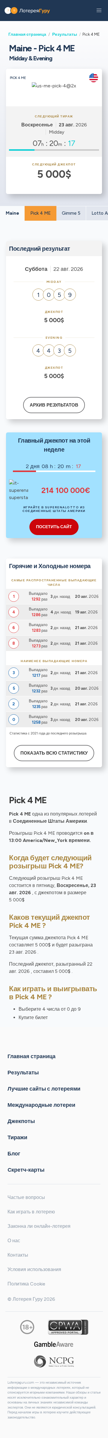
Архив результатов (54, 405)
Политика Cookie (26, 1284)
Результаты (64, 34)
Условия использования (34, 1269)
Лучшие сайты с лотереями (44, 1088)
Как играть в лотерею (31, 1212)
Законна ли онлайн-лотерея (39, 1226)
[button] (99, 10)
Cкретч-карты (26, 1170)
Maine (12, 213)
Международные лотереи (41, 1105)
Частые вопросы (26, 1197)
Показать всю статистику (54, 753)
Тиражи (17, 1137)
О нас (14, 1240)
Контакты (18, 1255)
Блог (14, 1153)
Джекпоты (21, 1121)
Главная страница (27, 34)
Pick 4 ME (40, 213)
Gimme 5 (71, 213)
